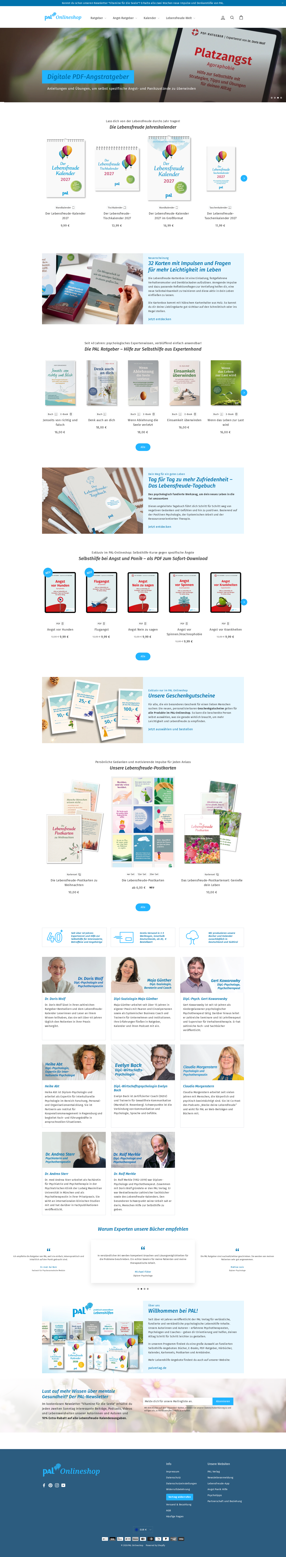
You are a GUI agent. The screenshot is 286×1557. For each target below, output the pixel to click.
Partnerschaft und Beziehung (225, 1501)
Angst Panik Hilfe (218, 1489)
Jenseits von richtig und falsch (60, 422)
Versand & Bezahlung (178, 1504)
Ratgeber (97, 18)
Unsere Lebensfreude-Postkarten (143, 768)
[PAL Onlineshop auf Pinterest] (50, 1485)
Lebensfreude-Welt (179, 18)
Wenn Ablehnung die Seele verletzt (143, 422)
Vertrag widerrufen (179, 1496)
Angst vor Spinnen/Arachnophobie (184, 632)
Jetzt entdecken (159, 319)
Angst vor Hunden (60, 629)
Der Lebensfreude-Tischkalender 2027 (117, 216)
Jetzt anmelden (216, 88)
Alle (143, 447)
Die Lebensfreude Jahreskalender (143, 127)
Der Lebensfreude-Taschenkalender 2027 (221, 216)
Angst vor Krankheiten (226, 629)
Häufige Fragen (175, 1516)
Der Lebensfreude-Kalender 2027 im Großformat (169, 216)
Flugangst (102, 629)
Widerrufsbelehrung (178, 1489)
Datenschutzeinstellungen (181, 1483)
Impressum (172, 1471)
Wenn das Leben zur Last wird (226, 422)
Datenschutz (173, 1477)
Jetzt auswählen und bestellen (170, 729)
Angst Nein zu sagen (143, 629)
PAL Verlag (214, 1471)
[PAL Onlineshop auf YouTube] (63, 1485)
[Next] (244, 178)
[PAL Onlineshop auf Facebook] (44, 1485)
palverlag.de (157, 1368)
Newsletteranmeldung (220, 1477)
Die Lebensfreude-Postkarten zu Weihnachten (74, 882)
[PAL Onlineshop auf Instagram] (57, 1485)
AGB (168, 1510)
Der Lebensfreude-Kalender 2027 (65, 216)
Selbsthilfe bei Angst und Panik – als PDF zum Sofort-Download (143, 558)
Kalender (150, 18)
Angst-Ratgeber (124, 18)
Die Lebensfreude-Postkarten (143, 880)
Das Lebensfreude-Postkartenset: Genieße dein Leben (212, 882)
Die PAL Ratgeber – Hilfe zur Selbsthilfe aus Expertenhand (143, 349)
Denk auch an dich (101, 420)
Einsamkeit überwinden (184, 420)
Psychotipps (215, 1495)
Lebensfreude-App (218, 1483)
